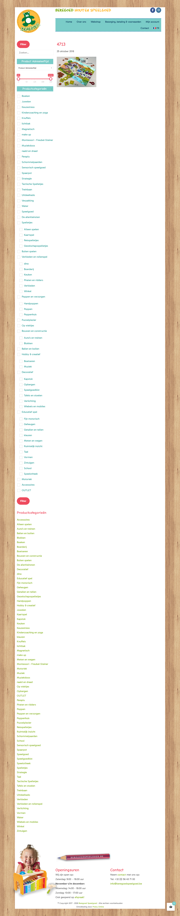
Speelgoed (28, 211)
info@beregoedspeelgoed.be (126, 883)
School (28, 468)
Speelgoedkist (32, 389)
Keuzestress (28, 107)
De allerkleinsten (31, 217)
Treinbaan (27, 189)
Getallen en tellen (33, 429)
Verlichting (30, 400)
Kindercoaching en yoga (35, 112)
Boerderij (29, 269)
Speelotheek (31, 473)
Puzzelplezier (29, 319)
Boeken (26, 95)
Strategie (27, 178)
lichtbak (26, 123)
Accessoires (28, 484)
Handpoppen (31, 303)
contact (122, 874)
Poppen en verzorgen (33, 296)
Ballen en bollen (30, 348)
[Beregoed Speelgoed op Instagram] (158, 10)
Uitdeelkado (28, 195)
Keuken (28, 274)
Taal (26, 451)
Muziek (28, 366)
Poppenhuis (30, 314)
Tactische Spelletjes (32, 183)
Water (25, 205)
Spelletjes (27, 222)
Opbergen (29, 384)
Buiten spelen (29, 251)
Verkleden (29, 285)
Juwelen (26, 101)
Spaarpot (27, 173)
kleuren (28, 435)
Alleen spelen (31, 229)
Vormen (28, 457)
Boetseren (29, 361)
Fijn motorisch (31, 418)
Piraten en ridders (33, 280)
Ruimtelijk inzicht (33, 446)
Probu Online (98, 907)
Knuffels (26, 118)
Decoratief (27, 372)
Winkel (27, 291)
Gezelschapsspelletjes (36, 245)
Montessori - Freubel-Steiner (37, 140)
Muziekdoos (28, 145)
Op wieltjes (28, 325)
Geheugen (29, 424)
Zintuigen (29, 462)
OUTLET (26, 490)
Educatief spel (29, 411)
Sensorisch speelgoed (34, 167)
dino (26, 263)
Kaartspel (29, 234)
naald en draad (30, 150)
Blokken (28, 343)
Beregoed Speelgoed (20, 3)
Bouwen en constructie (34, 330)
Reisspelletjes (31, 240)
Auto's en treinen (33, 337)
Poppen (28, 309)
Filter (23, 44)
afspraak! (79, 897)
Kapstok (28, 378)
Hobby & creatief (31, 354)
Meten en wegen (33, 440)
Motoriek (27, 479)
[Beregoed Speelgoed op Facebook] (152, 10)
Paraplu (26, 156)
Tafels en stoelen (33, 395)
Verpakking (28, 200)
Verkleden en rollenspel (34, 256)
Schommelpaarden (32, 162)
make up (26, 134)
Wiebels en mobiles (34, 406)
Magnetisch (28, 129)
